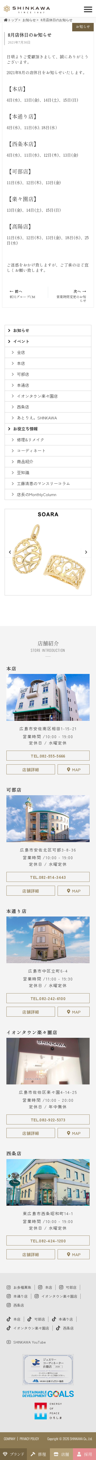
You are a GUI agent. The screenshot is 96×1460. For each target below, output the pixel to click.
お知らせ (83, 26)
